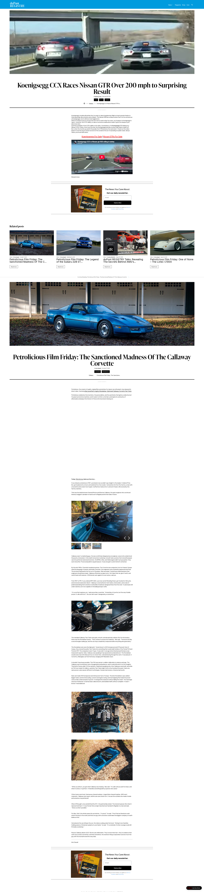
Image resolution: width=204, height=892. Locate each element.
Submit (118, 456)
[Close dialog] (137, 422)
